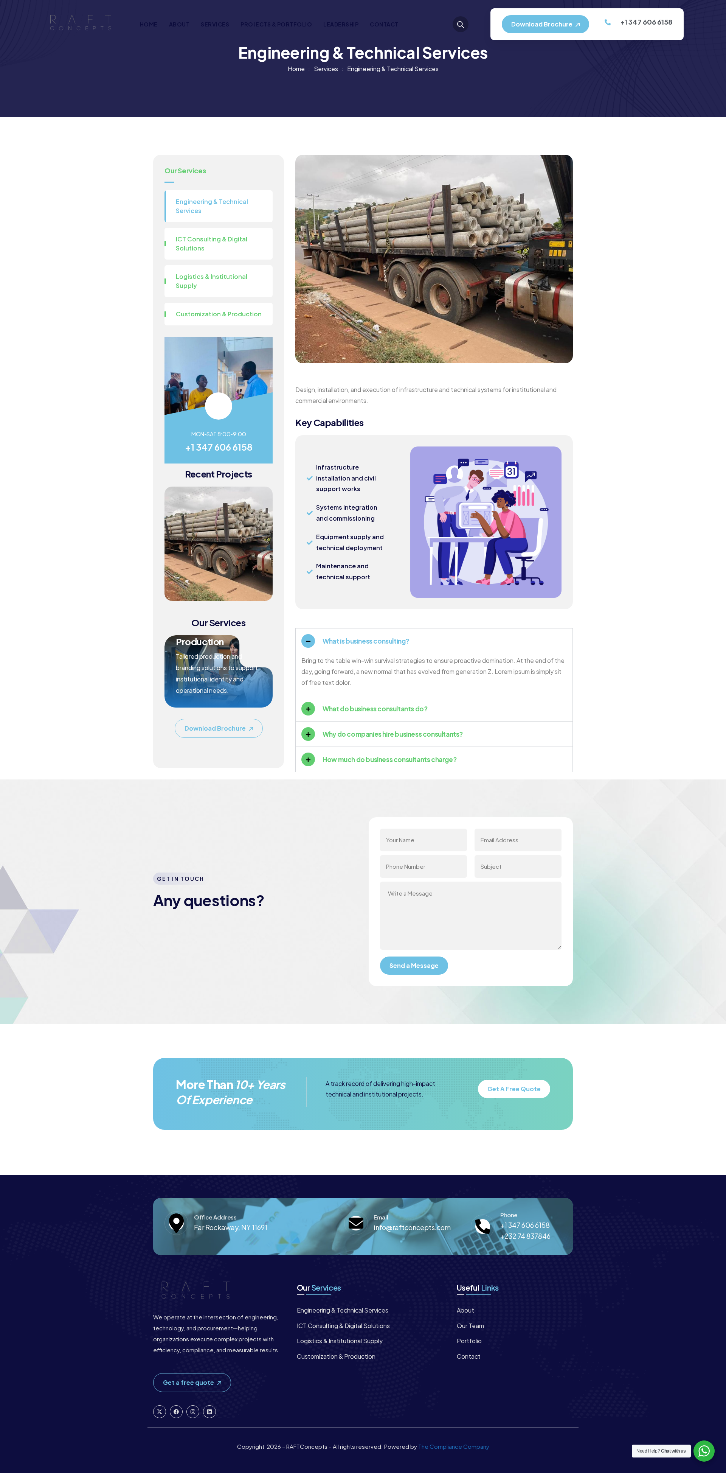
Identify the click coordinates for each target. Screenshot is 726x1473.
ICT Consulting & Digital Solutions (211, 243)
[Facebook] (176, 1411)
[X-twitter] (159, 1411)
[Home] (81, 24)
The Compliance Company (453, 1446)
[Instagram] (192, 1411)
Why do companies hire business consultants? (393, 734)
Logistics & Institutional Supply (211, 280)
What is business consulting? (366, 641)
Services (326, 69)
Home (296, 69)
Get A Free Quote (514, 1089)
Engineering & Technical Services (212, 206)
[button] (264, 548)
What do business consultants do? (375, 709)
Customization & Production (219, 314)
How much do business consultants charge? (389, 759)
